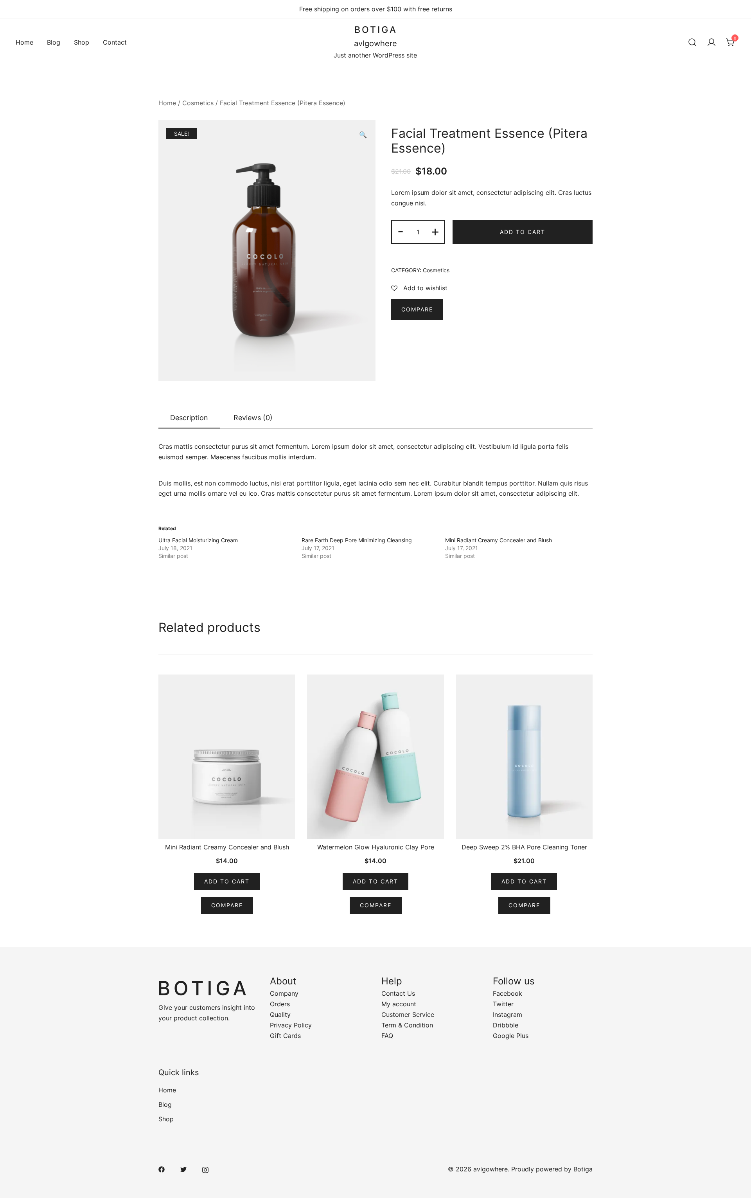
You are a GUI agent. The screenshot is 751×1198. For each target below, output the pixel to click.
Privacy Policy (291, 1025)
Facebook (507, 993)
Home (24, 42)
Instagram (507, 1014)
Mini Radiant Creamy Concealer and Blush (498, 540)
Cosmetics (198, 103)
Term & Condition (407, 1025)
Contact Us (398, 993)
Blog (53, 42)
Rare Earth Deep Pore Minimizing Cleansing (357, 540)
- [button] (400, 231)
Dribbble (505, 1025)
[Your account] (711, 42)
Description (189, 418)
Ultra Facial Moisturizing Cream (198, 540)
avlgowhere (375, 43)
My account (398, 1004)
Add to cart (522, 231)
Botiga (583, 1169)
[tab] (189, 418)
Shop (81, 42)
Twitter (503, 1004)
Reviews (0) (253, 418)
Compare (417, 309)
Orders (280, 1004)
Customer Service (407, 1014)
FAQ (387, 1036)
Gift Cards (285, 1036)
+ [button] (435, 231)
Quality (280, 1014)
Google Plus (510, 1036)
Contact (115, 42)
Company (284, 993)
